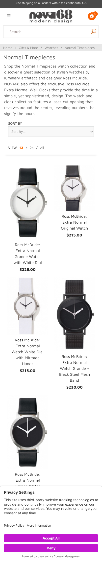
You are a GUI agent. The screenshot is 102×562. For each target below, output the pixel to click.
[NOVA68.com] (51, 16)
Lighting (13, 47)
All (42, 147)
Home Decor (33, 47)
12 (21, 147)
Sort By (15, 123)
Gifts (55, 53)
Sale (65, 53)
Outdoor (88, 47)
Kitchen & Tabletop (63, 47)
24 (32, 147)
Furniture (42, 53)
